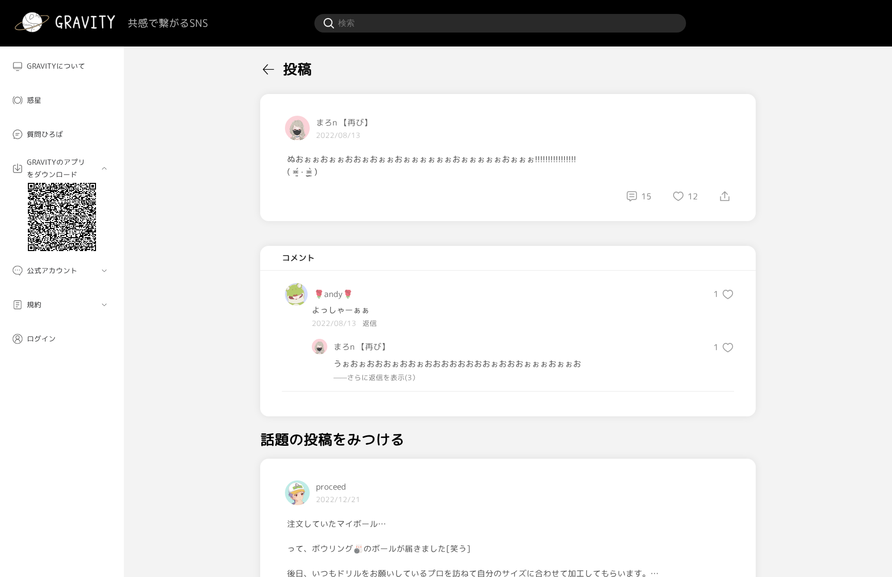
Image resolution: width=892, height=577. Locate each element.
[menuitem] (62, 66)
